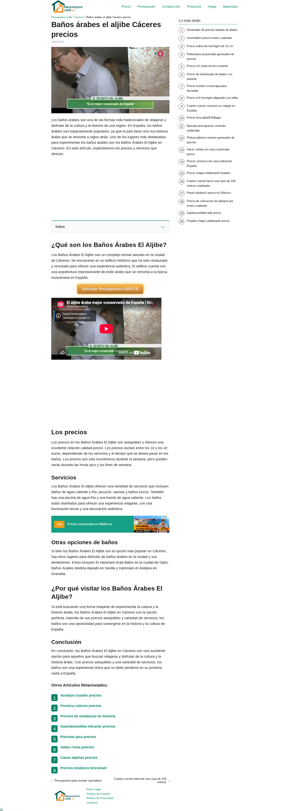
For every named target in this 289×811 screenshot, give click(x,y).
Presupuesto (146, 6)
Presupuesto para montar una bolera (77, 780)
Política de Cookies (98, 793)
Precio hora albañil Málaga (204, 117)
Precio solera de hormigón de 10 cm (210, 46)
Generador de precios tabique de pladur (212, 29)
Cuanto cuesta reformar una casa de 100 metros (140, 780)
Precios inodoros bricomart (83, 768)
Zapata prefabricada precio (204, 212)
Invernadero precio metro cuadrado (209, 37)
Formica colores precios (80, 706)
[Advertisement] (110, 188)
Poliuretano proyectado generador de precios (210, 56)
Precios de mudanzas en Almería (87, 716)
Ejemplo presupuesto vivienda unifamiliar (206, 128)
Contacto (92, 802)
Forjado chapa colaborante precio (208, 220)
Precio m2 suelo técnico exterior (207, 66)
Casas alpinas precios (79, 758)
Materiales (230, 6)
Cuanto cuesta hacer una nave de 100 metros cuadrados (211, 183)
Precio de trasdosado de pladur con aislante (209, 76)
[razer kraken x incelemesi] (144, 809)
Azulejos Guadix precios (80, 695)
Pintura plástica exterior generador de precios (211, 140)
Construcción (171, 6)
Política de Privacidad (100, 798)
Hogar (212, 6)
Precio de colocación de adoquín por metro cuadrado (210, 203)
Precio (126, 6)
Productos (194, 6)
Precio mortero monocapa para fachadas (207, 88)
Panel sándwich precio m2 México (209, 192)
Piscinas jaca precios (78, 737)
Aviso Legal (94, 789)
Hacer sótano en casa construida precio (208, 152)
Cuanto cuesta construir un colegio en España (211, 108)
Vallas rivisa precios (77, 747)
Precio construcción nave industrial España (209, 163)
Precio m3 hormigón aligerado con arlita (212, 97)
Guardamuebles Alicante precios (87, 726)
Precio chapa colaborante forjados (208, 173)
